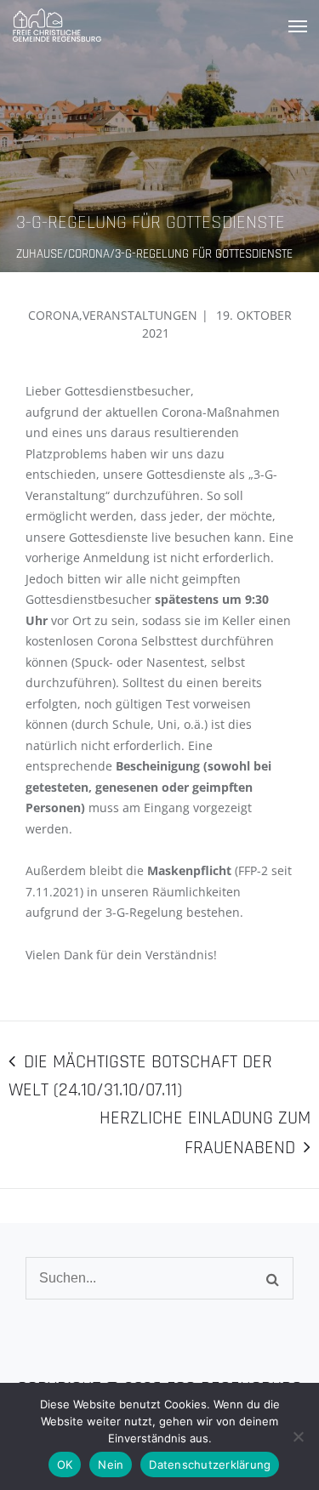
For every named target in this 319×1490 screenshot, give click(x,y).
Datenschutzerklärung (210, 1464)
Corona (53, 315)
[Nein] (297, 1436)
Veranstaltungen (140, 315)
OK (65, 1464)
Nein (110, 1464)
